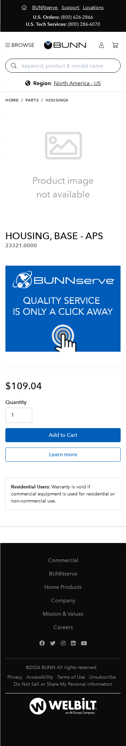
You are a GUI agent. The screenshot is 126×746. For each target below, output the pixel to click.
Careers (63, 627)
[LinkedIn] (73, 643)
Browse (22, 45)
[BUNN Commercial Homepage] (65, 45)
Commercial (63, 560)
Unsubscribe (102, 677)
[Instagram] (63, 643)
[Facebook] (42, 643)
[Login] (101, 45)
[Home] (25, 7)
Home (11, 100)
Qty (16, 402)
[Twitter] (52, 643)
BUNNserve (63, 573)
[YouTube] (84, 643)
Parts (32, 100)
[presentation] (11, 219)
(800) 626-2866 (77, 17)
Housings (57, 100)
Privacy (14, 677)
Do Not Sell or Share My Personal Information (63, 684)
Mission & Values (63, 614)
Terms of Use (71, 677)
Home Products (63, 587)
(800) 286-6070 (84, 24)
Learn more (63, 454)
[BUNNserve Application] (63, 309)
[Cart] (115, 45)
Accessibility (39, 677)
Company (63, 600)
